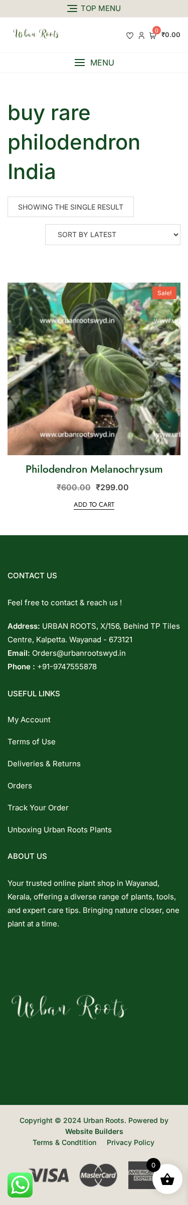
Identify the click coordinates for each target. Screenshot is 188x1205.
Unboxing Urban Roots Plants (60, 829)
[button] (94, 63)
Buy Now (118, 297)
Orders (20, 785)
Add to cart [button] (94, 504)
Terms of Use (32, 741)
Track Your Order (38, 807)
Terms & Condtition (64, 1142)
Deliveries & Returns (44, 763)
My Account (29, 719)
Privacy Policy (130, 1142)
